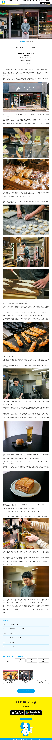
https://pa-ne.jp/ (14, 646)
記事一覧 (23, 41)
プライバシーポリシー (29, 739)
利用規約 (22, 739)
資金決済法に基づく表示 (16, 739)
